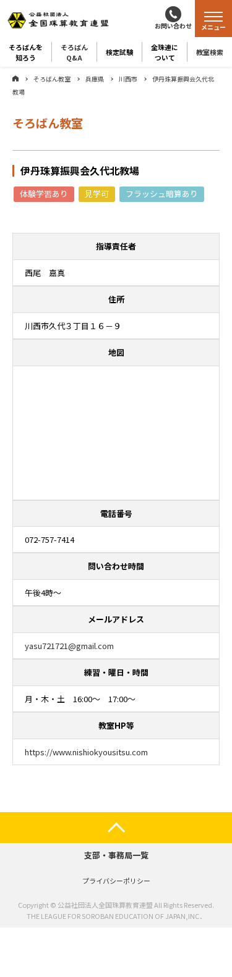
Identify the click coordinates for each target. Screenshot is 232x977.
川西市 (128, 78)
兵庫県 (94, 78)
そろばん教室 (52, 78)
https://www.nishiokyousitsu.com (86, 752)
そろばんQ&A (74, 52)
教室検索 (209, 52)
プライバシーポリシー (116, 881)
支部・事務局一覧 (116, 855)
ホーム (15, 78)
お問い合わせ (173, 25)
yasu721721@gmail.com (69, 646)
